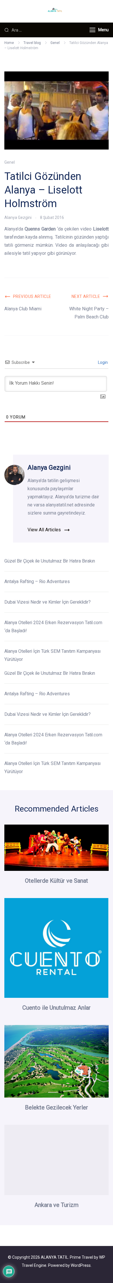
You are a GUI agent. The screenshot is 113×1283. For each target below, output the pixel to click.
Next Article (86, 296)
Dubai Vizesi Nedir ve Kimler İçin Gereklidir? (47, 602)
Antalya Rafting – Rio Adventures (37, 581)
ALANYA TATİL (54, 1257)
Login (102, 362)
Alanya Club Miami (22, 308)
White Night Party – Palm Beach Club (89, 313)
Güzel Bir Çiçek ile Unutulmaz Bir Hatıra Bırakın (50, 561)
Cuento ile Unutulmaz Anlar (56, 1007)
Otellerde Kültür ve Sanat (56, 880)
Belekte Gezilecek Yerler (56, 1107)
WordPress (81, 1265)
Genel (9, 162)
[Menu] (92, 30)
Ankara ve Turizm (56, 1204)
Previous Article (32, 296)
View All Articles (44, 529)
